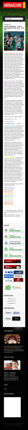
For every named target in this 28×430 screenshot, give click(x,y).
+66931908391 (12, 372)
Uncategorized (11, 303)
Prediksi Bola (10, 301)
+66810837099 (11, 375)
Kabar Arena (10, 298)
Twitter (5, 388)
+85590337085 (12, 373)
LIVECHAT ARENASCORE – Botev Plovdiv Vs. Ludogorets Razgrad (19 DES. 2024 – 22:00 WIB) (13, 212)
